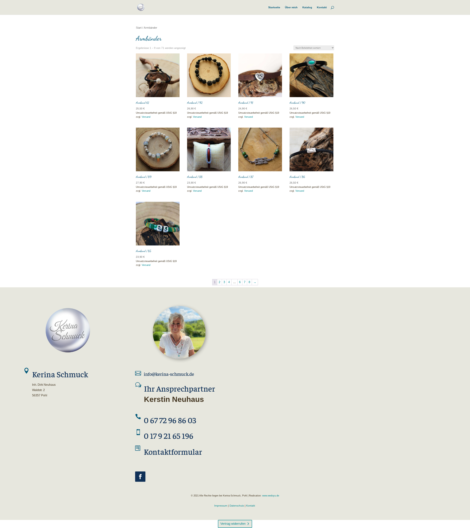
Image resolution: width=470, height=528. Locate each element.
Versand (146, 116)
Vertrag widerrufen (232, 523)
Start (139, 27)
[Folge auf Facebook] (140, 476)
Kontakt (250, 505)
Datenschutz (236, 505)
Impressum (220, 505)
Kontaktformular (173, 451)
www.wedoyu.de (270, 495)
